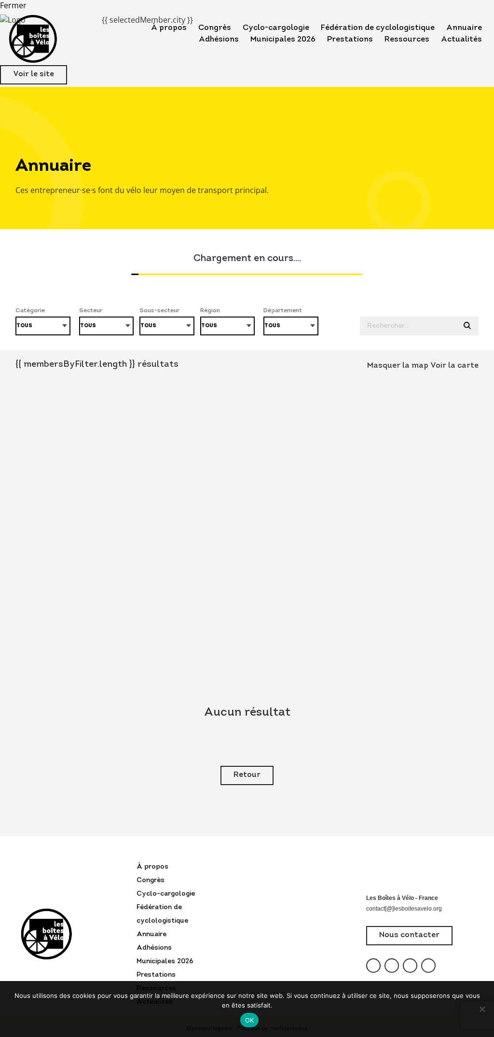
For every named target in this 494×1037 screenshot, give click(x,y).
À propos (169, 28)
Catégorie (30, 310)
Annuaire (464, 28)
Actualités (461, 39)
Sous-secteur (159, 310)
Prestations (350, 39)
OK (249, 1020)
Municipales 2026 (283, 39)
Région (210, 310)
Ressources (406, 39)
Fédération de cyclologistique (378, 28)
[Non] (482, 1009)
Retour (247, 775)
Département (282, 310)
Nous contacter (409, 935)
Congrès (214, 28)
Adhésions (219, 39)
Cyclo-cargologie (276, 28)
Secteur (90, 310)
